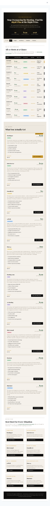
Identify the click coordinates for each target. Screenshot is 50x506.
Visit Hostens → (38, 378)
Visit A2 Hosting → (37, 323)
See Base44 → (31, 470)
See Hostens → (11, 485)
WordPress (21, 40)
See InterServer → (32, 439)
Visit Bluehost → (38, 408)
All (10, 40)
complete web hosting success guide (26, 424)
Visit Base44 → (38, 267)
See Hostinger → (12, 439)
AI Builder (28, 40)
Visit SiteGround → (37, 351)
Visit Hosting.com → (37, 295)
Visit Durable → (38, 212)
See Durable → (31, 455)
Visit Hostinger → (38, 156)
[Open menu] (47, 3)
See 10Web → (11, 470)
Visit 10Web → (39, 239)
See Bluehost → (31, 485)
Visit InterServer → (37, 184)
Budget (15, 40)
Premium (34, 40)
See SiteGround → (12, 455)
